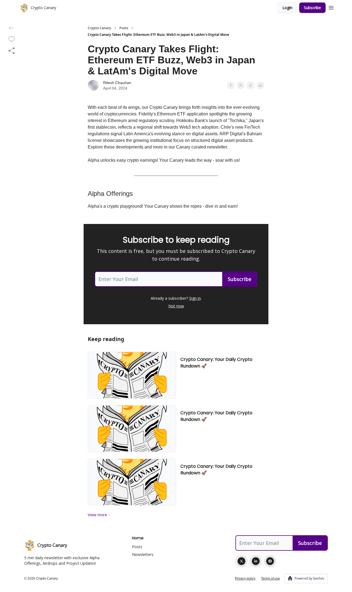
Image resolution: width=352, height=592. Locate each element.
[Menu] (331, 7)
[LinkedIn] (256, 561)
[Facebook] (270, 561)
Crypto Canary (99, 28)
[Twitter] (241, 561)
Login (287, 7)
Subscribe (312, 7)
